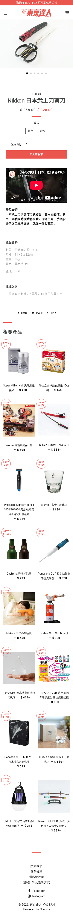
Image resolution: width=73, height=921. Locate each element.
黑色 (30, 130)
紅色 (42, 130)
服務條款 (36, 871)
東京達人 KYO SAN (42, 904)
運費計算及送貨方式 (36, 882)
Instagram (38, 896)
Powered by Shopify (36, 909)
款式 (36, 123)
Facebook (38, 891)
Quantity (16, 144)
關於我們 (36, 866)
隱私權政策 (36, 877)
